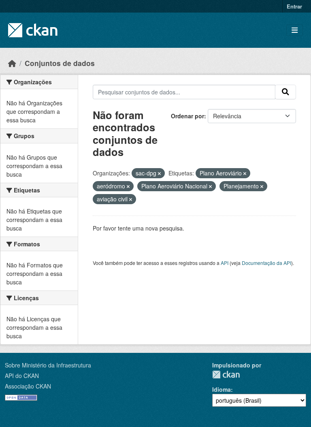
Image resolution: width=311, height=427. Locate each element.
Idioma (221, 389)
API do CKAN (22, 375)
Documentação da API (266, 262)
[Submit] (285, 92)
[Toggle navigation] (294, 30)
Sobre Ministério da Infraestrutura (48, 365)
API (224, 262)
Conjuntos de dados (60, 63)
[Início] (12, 63)
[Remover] (159, 173)
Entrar (294, 6)
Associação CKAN (28, 386)
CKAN (226, 374)
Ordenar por (187, 116)
